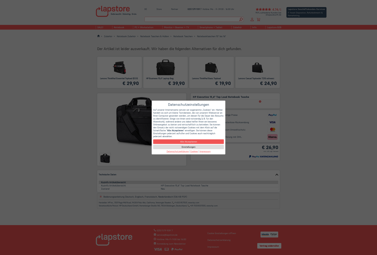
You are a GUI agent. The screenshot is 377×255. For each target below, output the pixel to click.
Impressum (205, 151)
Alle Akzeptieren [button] (188, 141)
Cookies (194, 151)
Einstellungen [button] (188, 146)
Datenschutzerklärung (178, 151)
